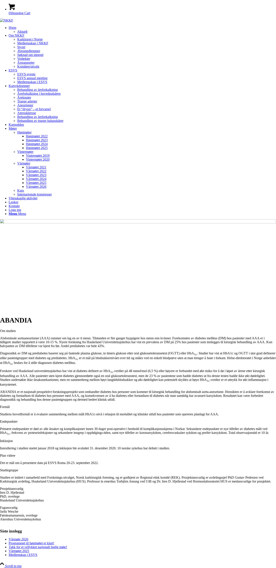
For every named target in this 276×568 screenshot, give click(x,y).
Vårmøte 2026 (18, 539)
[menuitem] (142, 30)
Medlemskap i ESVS (23, 555)
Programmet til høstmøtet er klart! (31, 543)
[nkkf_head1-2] (6, 20)
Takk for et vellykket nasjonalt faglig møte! (38, 547)
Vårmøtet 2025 (19, 551)
